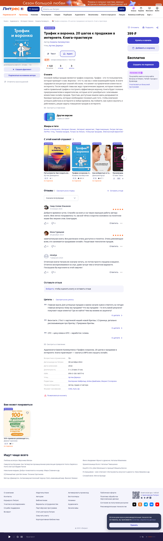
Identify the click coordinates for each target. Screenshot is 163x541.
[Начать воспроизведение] (9, 537)
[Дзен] (134, 504)
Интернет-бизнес (68, 129)
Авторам (39, 496)
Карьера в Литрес (11, 500)
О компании (9, 493)
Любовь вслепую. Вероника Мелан (18, 460)
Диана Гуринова (11, 441)
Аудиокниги (80, 15)
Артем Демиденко (51, 175)
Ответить (114, 223)
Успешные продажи (94, 132)
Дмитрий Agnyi (98, 175)
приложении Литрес (150, 495)
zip (78, 389)
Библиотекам (41, 500)
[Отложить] (67, 147)
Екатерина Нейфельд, (77, 381)
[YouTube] (157, 504)
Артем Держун (74, 377)
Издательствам (42, 493)
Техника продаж (62, 132)
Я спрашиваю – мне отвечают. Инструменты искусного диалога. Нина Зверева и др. (116, 472)
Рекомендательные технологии (113, 506)
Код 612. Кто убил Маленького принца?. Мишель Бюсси (104, 468)
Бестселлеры (73, 496)
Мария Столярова (109, 381)
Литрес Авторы (116, 129)
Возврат (7, 512)
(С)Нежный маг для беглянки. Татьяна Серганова (23, 474)
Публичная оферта (108, 493)
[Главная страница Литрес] (13, 9)
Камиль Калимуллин (80, 175)
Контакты (8, 496)
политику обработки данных (144, 520)
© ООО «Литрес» (81, 528)
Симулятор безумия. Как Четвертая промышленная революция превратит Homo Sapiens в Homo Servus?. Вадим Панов (40, 465)
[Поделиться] (157, 27)
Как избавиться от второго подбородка (101, 173)
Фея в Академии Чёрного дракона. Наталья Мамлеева (104, 460)
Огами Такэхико (119, 175)
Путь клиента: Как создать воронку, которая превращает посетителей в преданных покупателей (57, 173)
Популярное (46, 15)
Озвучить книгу (42, 516)
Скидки (57, 15)
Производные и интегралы (122, 173)
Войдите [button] (50, 289)
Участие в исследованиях (14, 504)
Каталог (35, 9)
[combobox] (79, 9)
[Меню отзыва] (121, 223)
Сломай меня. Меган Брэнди (94, 476)
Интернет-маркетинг (86, 129)
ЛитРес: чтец (49, 132)
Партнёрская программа (46, 508)
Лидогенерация (102, 129)
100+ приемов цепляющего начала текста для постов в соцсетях (17, 438)
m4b (70, 389)
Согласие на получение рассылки (114, 503)
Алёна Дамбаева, (94, 381)
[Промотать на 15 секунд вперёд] (17, 536)
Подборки (67, 15)
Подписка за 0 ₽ (9, 15)
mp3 (74, 389)
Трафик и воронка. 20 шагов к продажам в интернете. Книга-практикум (81, 173)
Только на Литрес (77, 132)
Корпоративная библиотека (48, 519)
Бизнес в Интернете (52, 129)
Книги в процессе (108, 15)
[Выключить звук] (147, 537)
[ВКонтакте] (151, 504)
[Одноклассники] (140, 504)
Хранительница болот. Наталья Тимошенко (100, 464)
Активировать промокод (78, 493)
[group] (84, 207)
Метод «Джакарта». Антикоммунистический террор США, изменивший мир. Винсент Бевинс (41, 478)
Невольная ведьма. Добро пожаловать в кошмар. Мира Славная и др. (32, 470)
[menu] (61, 198)
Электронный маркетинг (113, 132)
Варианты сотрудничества (47, 504)
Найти (121, 9)
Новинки (34, 15)
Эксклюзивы (93, 15)
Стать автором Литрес (45, 512)
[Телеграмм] (146, 504)
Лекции (122, 15)
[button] (49, 66)
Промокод (23, 15)
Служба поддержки (12, 508)
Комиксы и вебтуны (136, 15)
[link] (80, 206)
